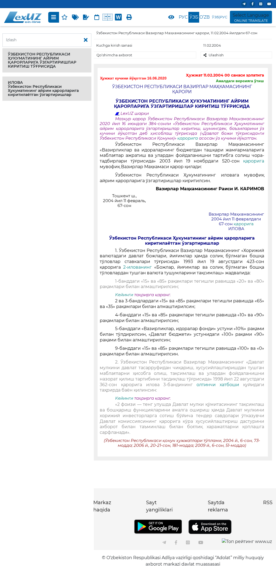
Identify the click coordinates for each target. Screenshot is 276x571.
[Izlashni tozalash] (85, 40)
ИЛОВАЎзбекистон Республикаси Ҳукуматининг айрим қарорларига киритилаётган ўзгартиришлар (43, 88)
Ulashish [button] (216, 55)
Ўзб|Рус (219, 17)
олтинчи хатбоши (219, 384)
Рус (183, 17)
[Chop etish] (129, 17)
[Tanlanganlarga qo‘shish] (64, 17)
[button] (46, 60)
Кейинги (124, 294)
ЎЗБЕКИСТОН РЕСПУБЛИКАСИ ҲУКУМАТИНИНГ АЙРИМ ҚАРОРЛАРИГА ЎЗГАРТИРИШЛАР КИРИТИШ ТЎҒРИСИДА (42, 60)
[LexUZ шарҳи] (86, 17)
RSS (267, 503)
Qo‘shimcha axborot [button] (114, 55)
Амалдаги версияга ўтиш (240, 81)
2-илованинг (138, 267)
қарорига (188, 138)
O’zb (204, 17)
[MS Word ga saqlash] (118, 17)
